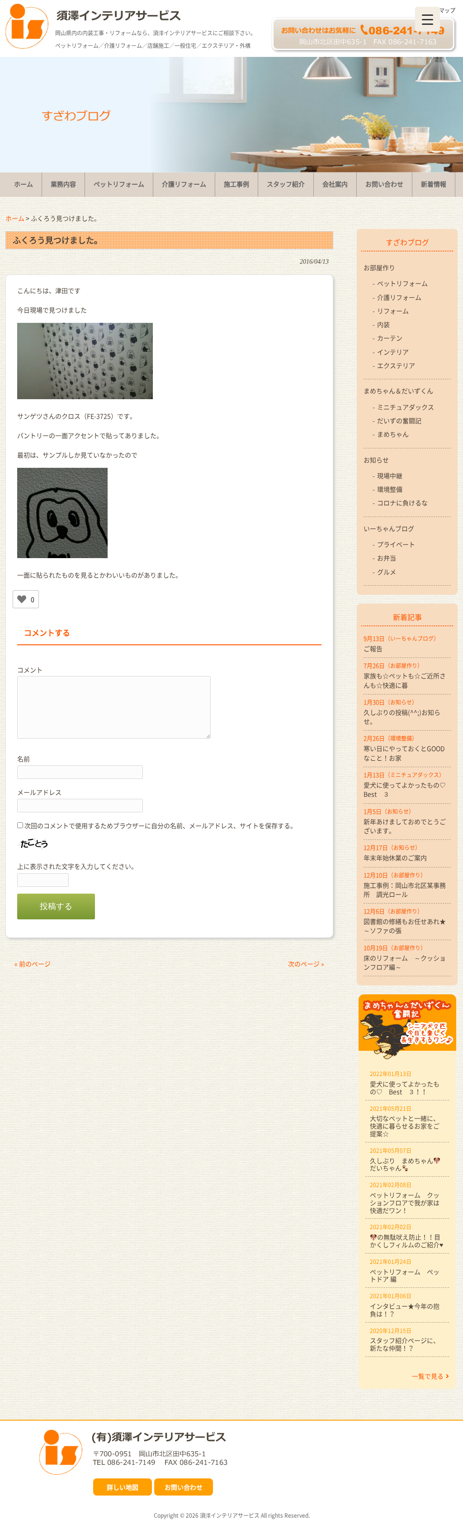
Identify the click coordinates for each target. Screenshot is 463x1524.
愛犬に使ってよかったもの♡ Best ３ (407, 789)
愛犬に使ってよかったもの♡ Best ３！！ (404, 1087)
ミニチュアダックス (405, 406)
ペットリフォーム (402, 283)
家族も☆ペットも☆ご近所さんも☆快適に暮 (405, 680)
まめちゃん (393, 433)
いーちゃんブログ (389, 528)
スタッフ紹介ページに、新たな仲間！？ (404, 1344)
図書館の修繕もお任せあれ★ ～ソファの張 (407, 926)
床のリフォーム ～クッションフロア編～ (405, 962)
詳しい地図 (122, 1486)
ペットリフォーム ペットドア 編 (404, 1275)
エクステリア (396, 365)
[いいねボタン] (21, 599)
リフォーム (393, 310)
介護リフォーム (399, 297)
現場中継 (389, 475)
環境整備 (389, 489)
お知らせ (376, 459)
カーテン (389, 337)
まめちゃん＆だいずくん (398, 390)
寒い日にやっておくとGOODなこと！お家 (404, 753)
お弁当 (386, 557)
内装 (383, 324)
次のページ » (306, 963)
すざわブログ (407, 242)
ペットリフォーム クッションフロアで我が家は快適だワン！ (404, 1202)
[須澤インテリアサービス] (26, 46)
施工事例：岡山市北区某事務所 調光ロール (405, 890)
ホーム (14, 218)
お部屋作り (379, 267)
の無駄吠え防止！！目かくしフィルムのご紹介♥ (406, 1240)
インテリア (393, 351)
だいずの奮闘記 (399, 420)
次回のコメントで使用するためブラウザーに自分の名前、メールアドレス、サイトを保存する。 (160, 825)
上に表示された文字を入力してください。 (77, 866)
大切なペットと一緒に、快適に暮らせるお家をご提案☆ (404, 1126)
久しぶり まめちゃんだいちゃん (401, 1164)
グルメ (386, 571)
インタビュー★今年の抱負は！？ (404, 1309)
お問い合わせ (184, 1486)
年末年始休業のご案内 (395, 857)
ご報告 (373, 648)
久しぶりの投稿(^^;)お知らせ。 (402, 717)
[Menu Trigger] (427, 19)
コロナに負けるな (402, 502)
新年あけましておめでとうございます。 (405, 826)
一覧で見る (428, 1375)
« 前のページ (32, 963)
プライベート (396, 544)
